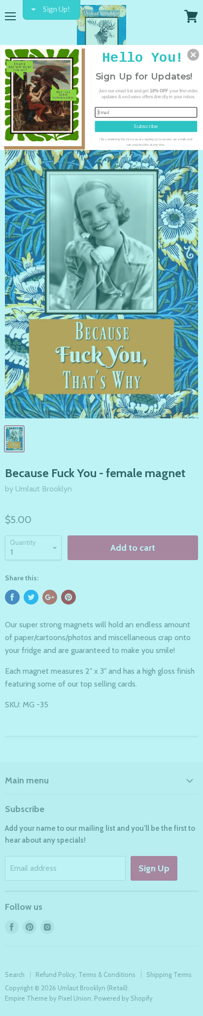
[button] (193, 54)
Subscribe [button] (146, 126)
